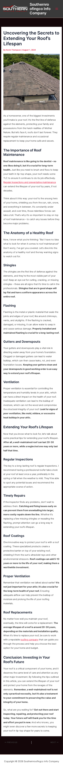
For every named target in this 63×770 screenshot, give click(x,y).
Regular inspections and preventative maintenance (29, 182)
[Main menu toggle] (57, 9)
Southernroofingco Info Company (40, 8)
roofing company (29, 639)
